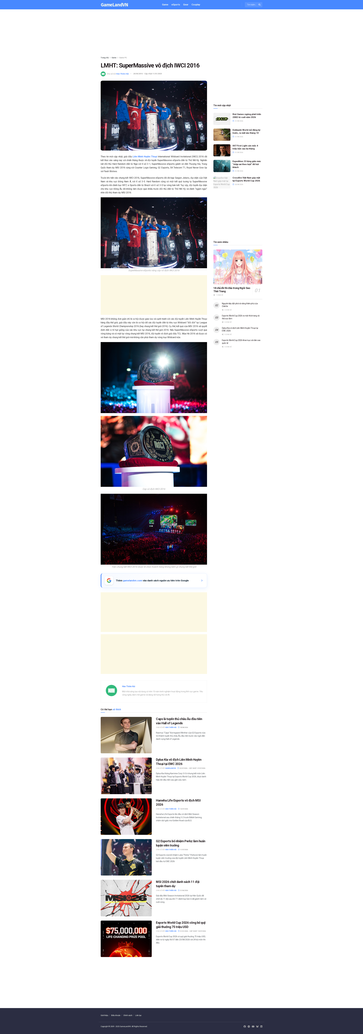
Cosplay (196, 4)
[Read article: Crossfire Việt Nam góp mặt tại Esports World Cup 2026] (221, 182)
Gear (185, 4)
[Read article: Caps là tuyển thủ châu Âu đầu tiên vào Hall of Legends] (126, 735)
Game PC (123, 58)
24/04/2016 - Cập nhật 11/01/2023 (147, 74)
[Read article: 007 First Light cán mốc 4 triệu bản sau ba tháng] (221, 150)
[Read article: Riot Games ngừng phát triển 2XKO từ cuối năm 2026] (221, 119)
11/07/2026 (184, 850)
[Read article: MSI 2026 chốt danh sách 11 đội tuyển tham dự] (126, 898)
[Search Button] (259, 4)
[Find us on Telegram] (249, 1026)
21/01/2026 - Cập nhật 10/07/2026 (193, 931)
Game (165, 4)
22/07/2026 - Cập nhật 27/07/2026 (192, 768)
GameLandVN (114, 4)
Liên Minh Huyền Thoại (145, 156)
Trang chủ (105, 58)
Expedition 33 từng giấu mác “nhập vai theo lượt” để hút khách (247, 164)
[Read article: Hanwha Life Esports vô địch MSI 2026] (126, 816)
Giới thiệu (104, 1015)
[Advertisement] (181, 33)
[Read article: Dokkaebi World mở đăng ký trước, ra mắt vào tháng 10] (221, 135)
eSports (175, 4)
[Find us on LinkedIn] (261, 1026)
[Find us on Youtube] (253, 1026)
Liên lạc (138, 1015)
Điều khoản (115, 1015)
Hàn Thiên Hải (122, 74)
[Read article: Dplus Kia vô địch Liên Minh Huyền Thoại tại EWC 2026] (126, 776)
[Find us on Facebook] (245, 1026)
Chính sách (127, 1015)
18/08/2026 (184, 727)
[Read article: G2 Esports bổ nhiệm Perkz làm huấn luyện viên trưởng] (126, 857)
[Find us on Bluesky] (257, 1026)
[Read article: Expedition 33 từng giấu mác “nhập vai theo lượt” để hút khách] (221, 166)
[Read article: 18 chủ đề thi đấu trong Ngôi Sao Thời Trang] (237, 267)
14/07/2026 (184, 809)
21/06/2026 (184, 890)
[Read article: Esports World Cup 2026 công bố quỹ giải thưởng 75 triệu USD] (126, 939)
